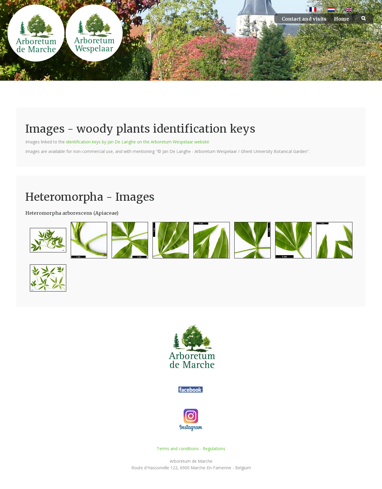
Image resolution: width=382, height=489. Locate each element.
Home (341, 19)
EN (357, 9)
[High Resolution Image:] (45, 243)
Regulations (214, 448)
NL (339, 9)
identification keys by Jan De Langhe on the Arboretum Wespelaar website (137, 142)
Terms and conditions (178, 448)
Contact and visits (304, 19)
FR (320, 9)
